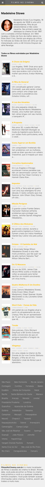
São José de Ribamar (11, 430)
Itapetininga (16, 438)
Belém (40, 385)
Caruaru (34, 450)
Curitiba (18, 385)
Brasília (5, 397)
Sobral (23, 422)
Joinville (30, 434)
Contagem (6, 385)
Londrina (27, 401)
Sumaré (30, 442)
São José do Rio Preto (30, 446)
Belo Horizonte (20, 381)
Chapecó (16, 418)
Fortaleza (30, 385)
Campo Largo (22, 426)
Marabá (26, 397)
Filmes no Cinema (22, 2)
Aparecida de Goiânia (23, 405)
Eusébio (5, 389)
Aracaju (15, 397)
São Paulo (6, 381)
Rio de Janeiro (37, 381)
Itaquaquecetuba (9, 422)
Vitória (4, 438)
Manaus (39, 393)
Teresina (29, 410)
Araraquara (35, 422)
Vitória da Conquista (21, 389)
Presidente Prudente (10, 401)
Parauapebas (31, 414)
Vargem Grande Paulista (12, 442)
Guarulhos (6, 405)
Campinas (6, 414)
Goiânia (5, 410)
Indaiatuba (16, 410)
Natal (37, 389)
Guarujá (5, 434)
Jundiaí (36, 397)
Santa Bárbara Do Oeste (21, 393)
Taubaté (27, 418)
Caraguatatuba (20, 450)
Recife (4, 393)
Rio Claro (6, 450)
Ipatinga (37, 430)
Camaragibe (7, 426)
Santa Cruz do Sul (9, 446)
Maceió (5, 418)
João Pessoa (17, 434)
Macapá (17, 414)
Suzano (27, 430)
